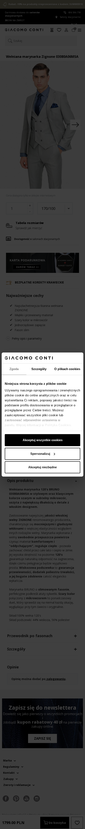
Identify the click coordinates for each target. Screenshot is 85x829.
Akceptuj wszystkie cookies (43, 440)
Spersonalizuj (40, 453)
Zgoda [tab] (14, 369)
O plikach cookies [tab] (67, 369)
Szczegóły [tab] (38, 369)
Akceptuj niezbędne (42, 467)
